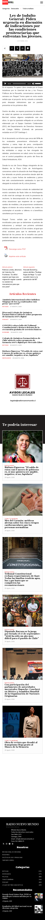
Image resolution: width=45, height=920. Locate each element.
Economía (5, 332)
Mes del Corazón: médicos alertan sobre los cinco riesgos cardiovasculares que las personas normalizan (22, 524)
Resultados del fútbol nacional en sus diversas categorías (17, 907)
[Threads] (12, 844)
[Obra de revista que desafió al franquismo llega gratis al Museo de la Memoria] (22, 722)
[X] (17, 48)
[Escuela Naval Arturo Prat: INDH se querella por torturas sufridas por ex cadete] (39, 897)
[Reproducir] (5, 83)
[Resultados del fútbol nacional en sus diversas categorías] (39, 909)
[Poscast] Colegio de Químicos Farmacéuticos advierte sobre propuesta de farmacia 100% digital (22, 314)
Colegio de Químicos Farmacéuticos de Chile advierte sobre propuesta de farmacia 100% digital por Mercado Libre (22, 340)
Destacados (15, 9)
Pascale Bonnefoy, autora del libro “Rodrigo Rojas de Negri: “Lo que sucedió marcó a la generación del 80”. (32, 274)
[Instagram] (6, 844)
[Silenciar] (33, 83)
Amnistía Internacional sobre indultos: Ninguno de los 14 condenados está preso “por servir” (21, 302)
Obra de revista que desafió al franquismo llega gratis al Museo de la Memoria (21, 744)
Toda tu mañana (28, 9)
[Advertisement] (22, 776)
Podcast (5, 319)
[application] (22, 83)
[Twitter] (3, 844)
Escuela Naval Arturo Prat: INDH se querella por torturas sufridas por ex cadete (17, 896)
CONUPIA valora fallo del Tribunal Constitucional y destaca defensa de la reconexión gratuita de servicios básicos (21, 327)
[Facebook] (12, 48)
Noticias (5, 306)
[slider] (38, 83)
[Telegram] (28, 48)
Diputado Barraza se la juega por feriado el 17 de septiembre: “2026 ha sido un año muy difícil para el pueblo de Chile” (22, 635)
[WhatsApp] (22, 48)
